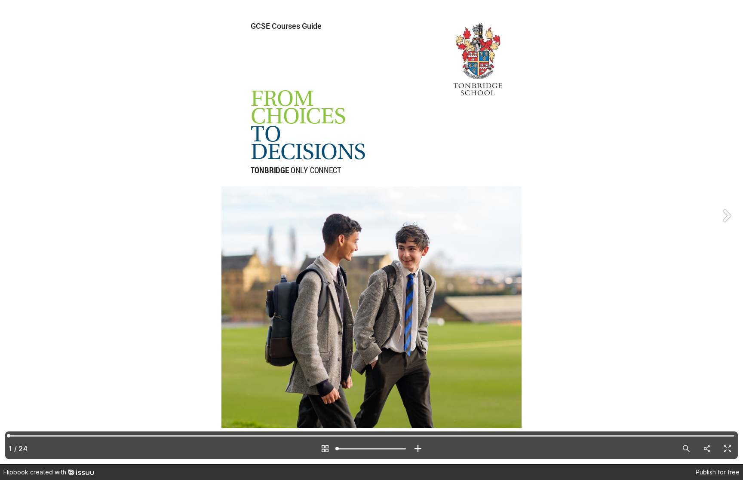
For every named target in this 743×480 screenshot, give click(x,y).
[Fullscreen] (727, 448)
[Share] (706, 448)
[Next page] (726, 232)
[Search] (686, 448)
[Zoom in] (418, 448)
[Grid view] (325, 448)
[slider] (371, 448)
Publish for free (718, 472)
